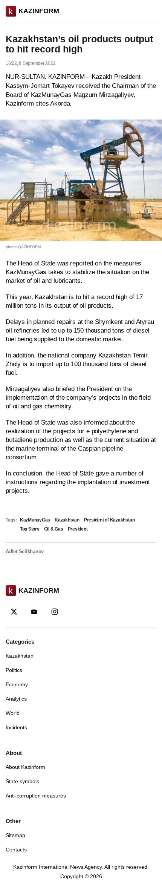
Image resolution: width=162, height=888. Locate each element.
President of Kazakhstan (109, 520)
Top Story (30, 529)
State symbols (22, 781)
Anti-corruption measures (36, 796)
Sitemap (15, 835)
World (13, 713)
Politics (14, 670)
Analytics (16, 699)
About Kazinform (25, 767)
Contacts (16, 850)
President (78, 529)
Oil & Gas (53, 529)
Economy (17, 684)
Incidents (16, 727)
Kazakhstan (67, 520)
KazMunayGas (35, 520)
